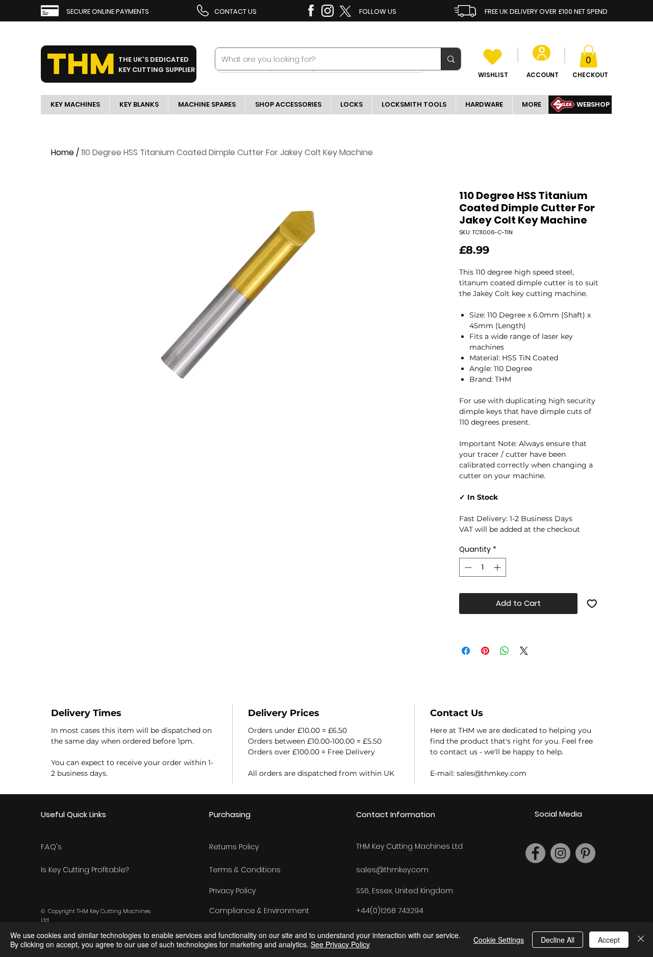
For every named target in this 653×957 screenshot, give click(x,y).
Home (62, 152)
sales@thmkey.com (392, 870)
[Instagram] (560, 853)
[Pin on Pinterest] (485, 651)
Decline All (557, 940)
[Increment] (498, 567)
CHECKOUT (590, 74)
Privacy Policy (232, 891)
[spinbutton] (482, 567)
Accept (609, 940)
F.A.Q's (51, 847)
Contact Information (395, 814)
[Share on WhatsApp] (504, 651)
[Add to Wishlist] (592, 603)
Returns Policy (234, 847)
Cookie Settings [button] (498, 940)
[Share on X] (524, 651)
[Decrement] (467, 567)
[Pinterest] (585, 853)
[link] (588, 56)
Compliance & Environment (259, 910)
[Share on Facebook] (466, 651)
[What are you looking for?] (451, 59)
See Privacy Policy (340, 944)
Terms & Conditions (245, 870)
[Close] (641, 939)
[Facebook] (535, 853)
